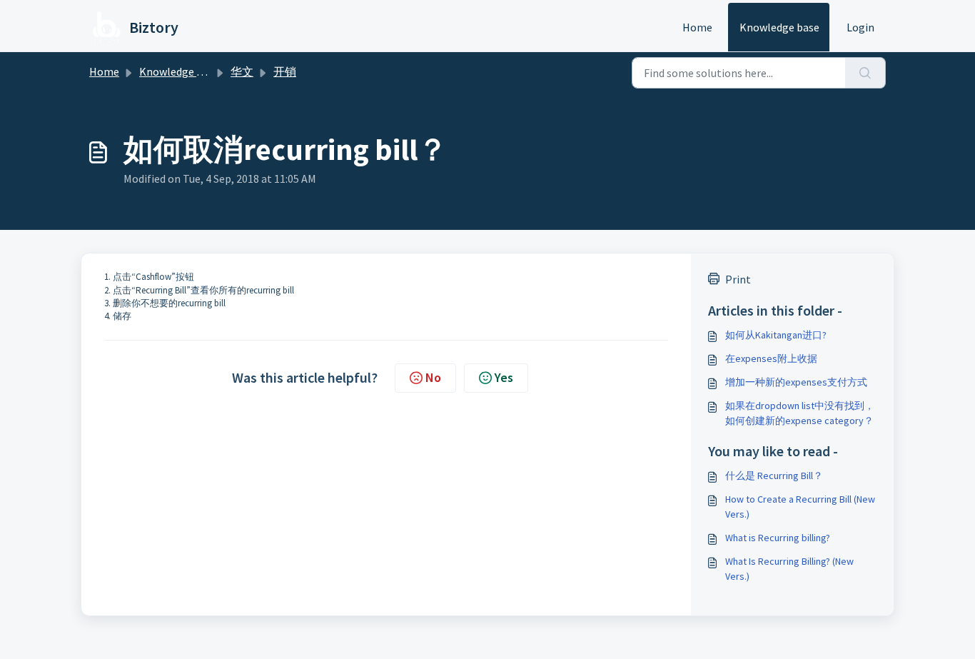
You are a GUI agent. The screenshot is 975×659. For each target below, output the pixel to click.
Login (860, 27)
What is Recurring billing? (777, 537)
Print (738, 279)
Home (697, 27)
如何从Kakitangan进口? (776, 334)
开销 (284, 71)
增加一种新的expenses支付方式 (796, 382)
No (433, 377)
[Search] (865, 73)
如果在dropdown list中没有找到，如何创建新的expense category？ (799, 413)
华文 (242, 71)
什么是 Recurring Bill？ (774, 475)
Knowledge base (779, 27)
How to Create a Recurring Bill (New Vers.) (800, 506)
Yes (504, 377)
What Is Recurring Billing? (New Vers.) (789, 569)
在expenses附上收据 (771, 358)
